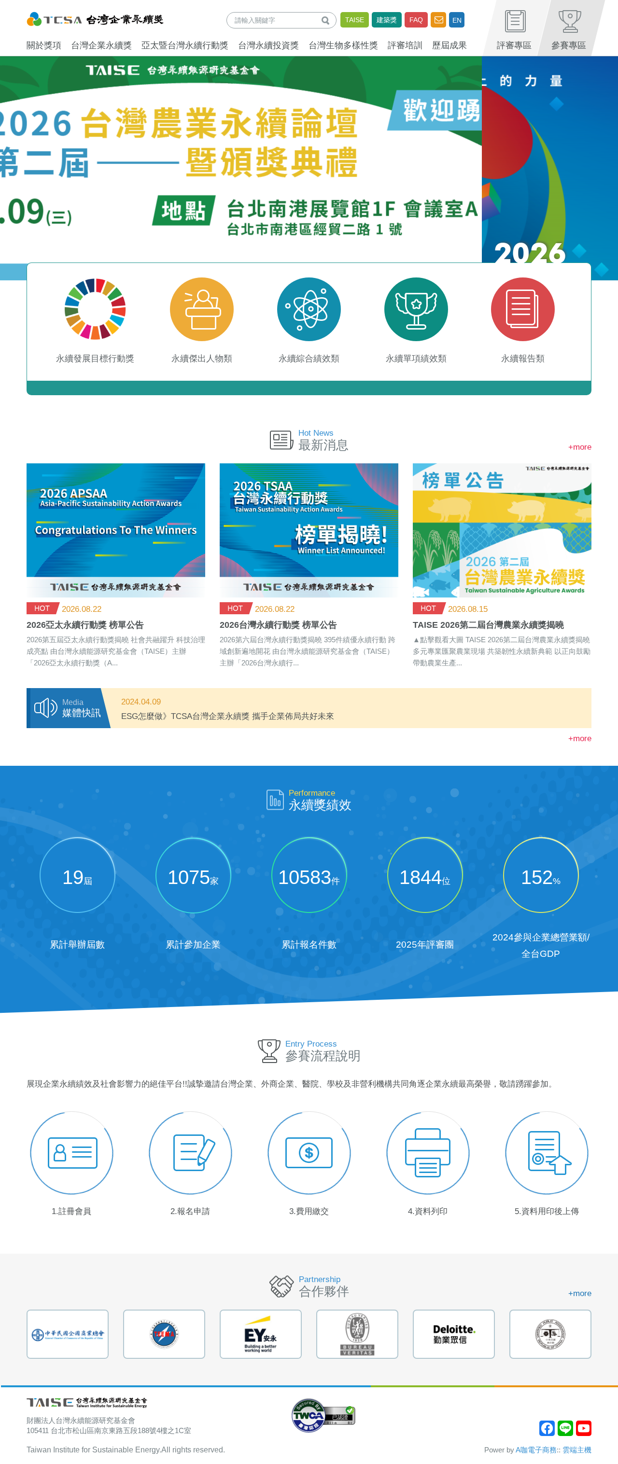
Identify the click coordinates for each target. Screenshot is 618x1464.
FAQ (416, 20)
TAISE (354, 20)
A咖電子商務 (536, 1450)
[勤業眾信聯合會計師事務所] (357, 1334)
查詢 (327, 20)
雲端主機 (576, 1450)
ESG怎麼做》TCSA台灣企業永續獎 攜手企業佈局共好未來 (227, 716)
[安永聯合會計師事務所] (164, 1334)
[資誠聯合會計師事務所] (550, 1334)
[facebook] (547, 1428)
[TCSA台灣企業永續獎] (95, 18)
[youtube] (583, 1428)
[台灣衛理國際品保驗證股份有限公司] (261, 1334)
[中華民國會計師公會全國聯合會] (454, 1334)
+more (579, 447)
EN (457, 20)
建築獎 (387, 20)
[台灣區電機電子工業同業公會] (68, 1334)
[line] (565, 1428)
